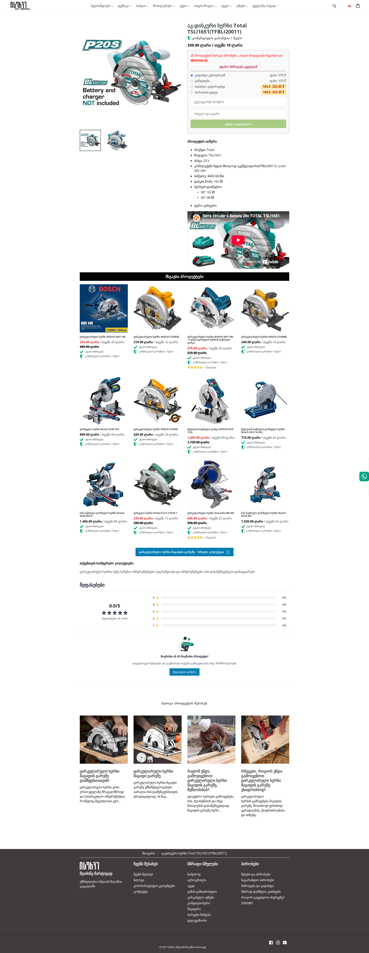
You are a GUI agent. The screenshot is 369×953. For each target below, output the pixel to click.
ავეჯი (225, 6)
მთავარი (148, 853)
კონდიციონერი (198, 903)
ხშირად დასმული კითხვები (261, 891)
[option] (87, 141)
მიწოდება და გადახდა (257, 886)
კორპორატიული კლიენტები (154, 886)
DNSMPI (247, 903)
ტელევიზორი (197, 920)
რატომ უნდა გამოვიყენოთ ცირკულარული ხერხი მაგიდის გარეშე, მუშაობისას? (207, 780)
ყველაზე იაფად (264, 6)
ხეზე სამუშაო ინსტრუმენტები (133, 572)
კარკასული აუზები (200, 897)
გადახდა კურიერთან (209, 75)
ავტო (183, 6)
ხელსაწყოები (101, 6)
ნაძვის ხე (193, 874)
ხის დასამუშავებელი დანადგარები (229, 572)
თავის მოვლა (204, 6)
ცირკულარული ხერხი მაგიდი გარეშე (153, 773)
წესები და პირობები (255, 874)
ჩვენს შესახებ (143, 874)
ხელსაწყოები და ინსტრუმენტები (179, 572)
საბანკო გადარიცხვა (209, 87)
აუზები (241, 6)
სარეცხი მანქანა (199, 915)
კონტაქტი (141, 891)
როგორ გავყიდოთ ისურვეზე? (262, 897)
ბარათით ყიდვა (206, 92)
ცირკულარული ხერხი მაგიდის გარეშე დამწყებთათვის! (99, 775)
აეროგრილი (196, 880)
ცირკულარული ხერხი (96, 572)
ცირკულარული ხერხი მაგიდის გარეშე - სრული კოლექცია (182, 552)
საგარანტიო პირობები (257, 880)
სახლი (141, 6)
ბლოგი (139, 880)
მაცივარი (194, 909)
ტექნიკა (124, 6)
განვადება (202, 81)
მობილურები (163, 6)
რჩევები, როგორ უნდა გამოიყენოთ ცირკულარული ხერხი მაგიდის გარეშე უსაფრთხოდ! (261, 780)
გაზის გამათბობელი (202, 891)
